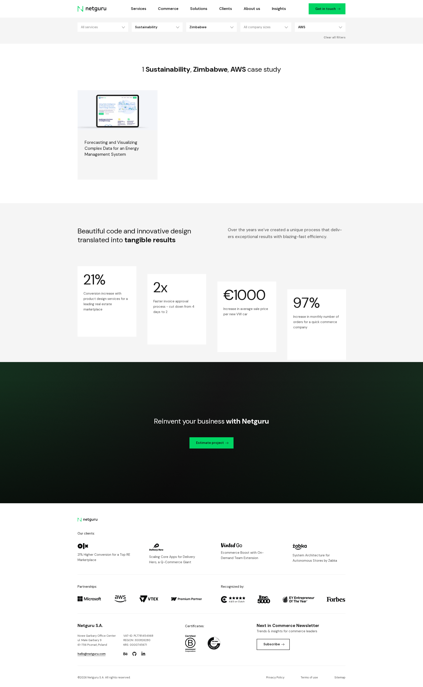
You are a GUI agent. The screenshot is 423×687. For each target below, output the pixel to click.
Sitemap (339, 677)
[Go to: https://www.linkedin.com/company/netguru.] (143, 654)
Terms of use (309, 677)
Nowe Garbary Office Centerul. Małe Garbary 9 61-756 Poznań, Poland (97, 640)
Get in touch (325, 9)
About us (251, 8)
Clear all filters (334, 37)
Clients (225, 8)
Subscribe (271, 644)
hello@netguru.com (92, 654)
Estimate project (210, 443)
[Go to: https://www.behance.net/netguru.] (125, 654)
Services (138, 8)
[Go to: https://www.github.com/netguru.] (134, 654)
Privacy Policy (275, 677)
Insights (279, 8)
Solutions (198, 8)
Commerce (168, 8)
